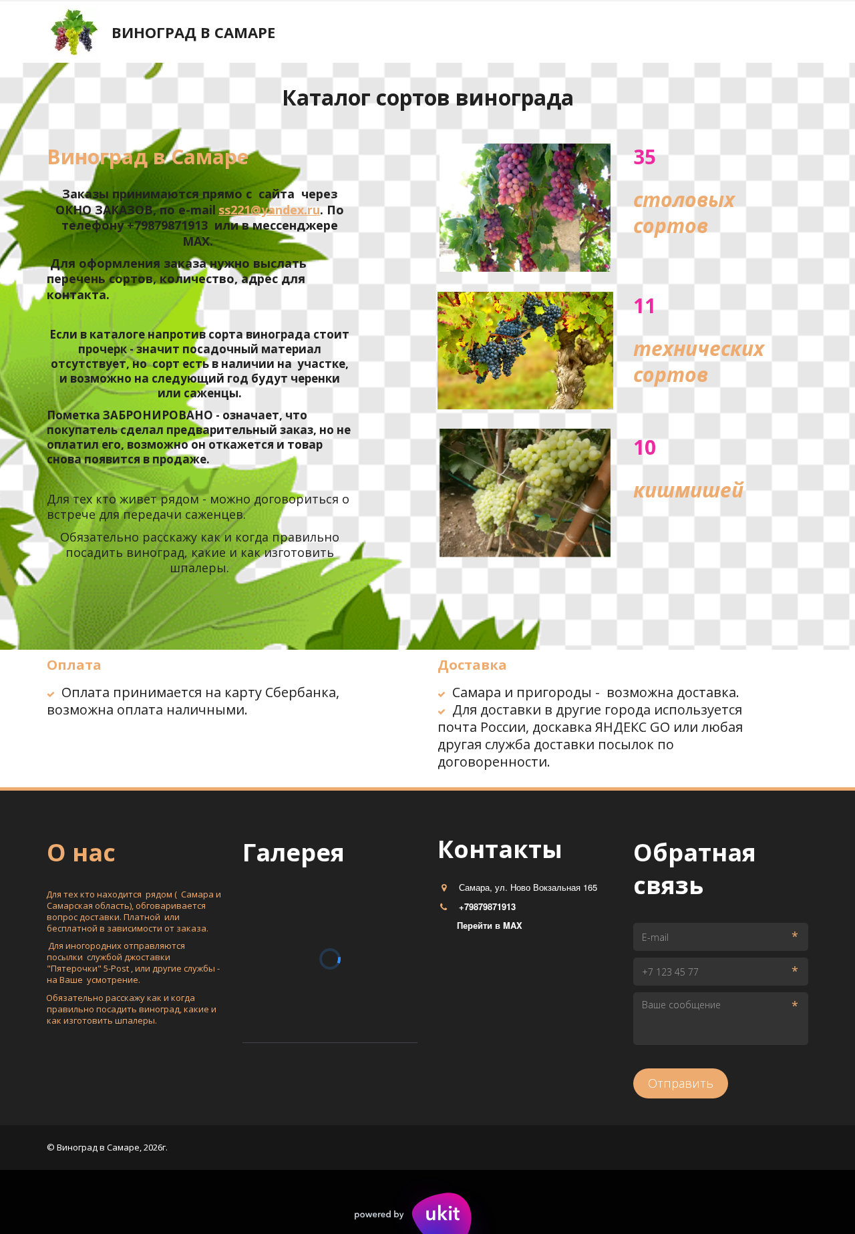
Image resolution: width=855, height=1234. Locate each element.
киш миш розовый (704, 32)
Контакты (187, 32)
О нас (250, 32)
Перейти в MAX (489, 925)
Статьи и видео (326, 32)
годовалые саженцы (583, 32)
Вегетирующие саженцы (448, 32)
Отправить (680, 1083)
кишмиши (112, 32)
